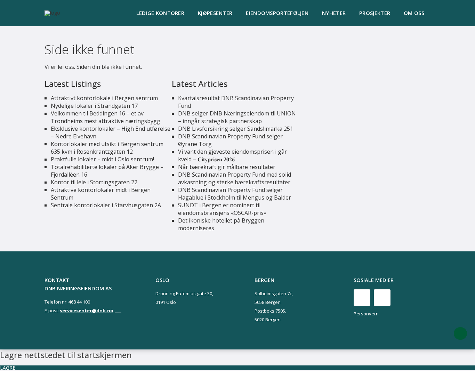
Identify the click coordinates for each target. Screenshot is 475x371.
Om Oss (414, 12)
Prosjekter (374, 12)
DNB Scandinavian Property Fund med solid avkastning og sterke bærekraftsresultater (234, 178)
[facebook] (362, 297)
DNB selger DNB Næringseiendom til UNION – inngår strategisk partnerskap (237, 117)
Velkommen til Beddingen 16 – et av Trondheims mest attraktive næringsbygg (105, 117)
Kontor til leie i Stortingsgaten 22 (94, 182)
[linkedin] (382, 297)
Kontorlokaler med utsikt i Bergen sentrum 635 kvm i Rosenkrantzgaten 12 (107, 147)
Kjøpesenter (215, 12)
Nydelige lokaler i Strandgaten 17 (94, 106)
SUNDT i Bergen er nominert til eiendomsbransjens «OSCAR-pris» (222, 209)
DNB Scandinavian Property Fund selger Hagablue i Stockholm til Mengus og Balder (234, 193)
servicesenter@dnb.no (86, 310)
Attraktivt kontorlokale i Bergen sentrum (104, 98)
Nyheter (334, 12)
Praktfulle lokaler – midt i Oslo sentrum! (102, 159)
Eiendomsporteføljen (277, 12)
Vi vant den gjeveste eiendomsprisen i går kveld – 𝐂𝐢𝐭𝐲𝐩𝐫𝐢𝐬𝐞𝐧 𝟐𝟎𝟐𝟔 (232, 155)
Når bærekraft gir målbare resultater (226, 167)
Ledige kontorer (160, 12)
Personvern (366, 313)
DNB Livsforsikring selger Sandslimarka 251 (235, 128)
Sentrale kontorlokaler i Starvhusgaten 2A (106, 205)
